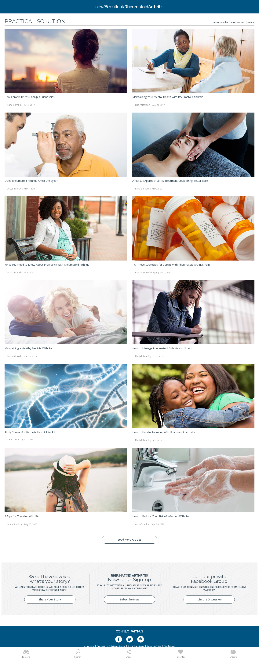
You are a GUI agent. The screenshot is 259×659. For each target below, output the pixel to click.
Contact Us (102, 646)
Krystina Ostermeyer (146, 272)
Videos (250, 22)
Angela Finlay (14, 188)
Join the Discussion (209, 599)
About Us (89, 646)
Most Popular (220, 22)
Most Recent (237, 22)
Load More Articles (129, 539)
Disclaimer (169, 646)
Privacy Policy (118, 646)
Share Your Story (50, 599)
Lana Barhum (14, 104)
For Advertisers (136, 646)
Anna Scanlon (14, 524)
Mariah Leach (14, 272)
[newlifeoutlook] (129, 6)
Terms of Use (154, 646)
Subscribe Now (129, 599)
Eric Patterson (142, 104)
